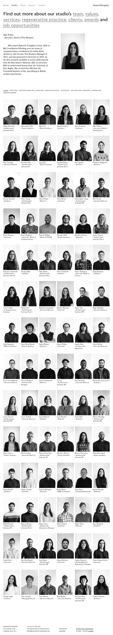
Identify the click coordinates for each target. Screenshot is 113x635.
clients (75, 19)
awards (91, 19)
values (91, 13)
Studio (15, 5)
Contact (41, 5)
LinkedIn (62, 631)
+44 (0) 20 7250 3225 (33, 626)
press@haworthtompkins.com (38, 631)
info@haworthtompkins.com (38, 629)
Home (6, 5)
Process (32, 5)
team (78, 13)
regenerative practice (44, 19)
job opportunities (21, 25)
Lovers (90, 631)
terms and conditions (84, 629)
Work (23, 5)
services (11, 19)
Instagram (63, 629)
